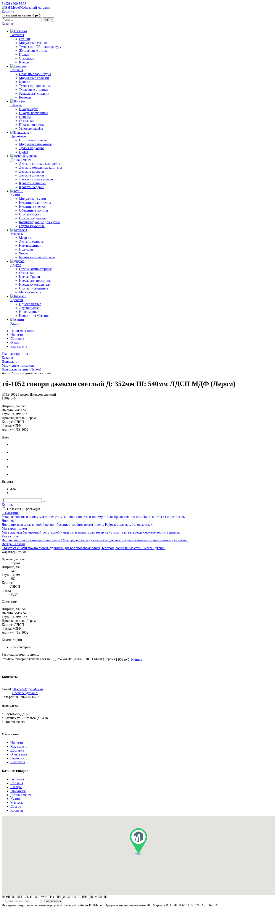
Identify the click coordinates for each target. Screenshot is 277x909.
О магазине (18, 754)
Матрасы (17, 802)
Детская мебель (21, 795)
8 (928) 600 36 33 (14, 3)
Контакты (17, 762)
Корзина (8, 11)
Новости (16, 334)
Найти (48, 19)
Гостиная (17, 779)
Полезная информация (23, 509)
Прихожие (18, 791)
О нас (14, 342)
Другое (15, 806)
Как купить (18, 346)
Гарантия (17, 758)
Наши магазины (22, 331)
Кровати (16, 810)
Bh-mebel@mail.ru (25, 693)
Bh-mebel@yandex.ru (28, 689)
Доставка (17, 338)
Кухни (15, 799)
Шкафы (16, 787)
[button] (138, 841)
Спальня (16, 783)
